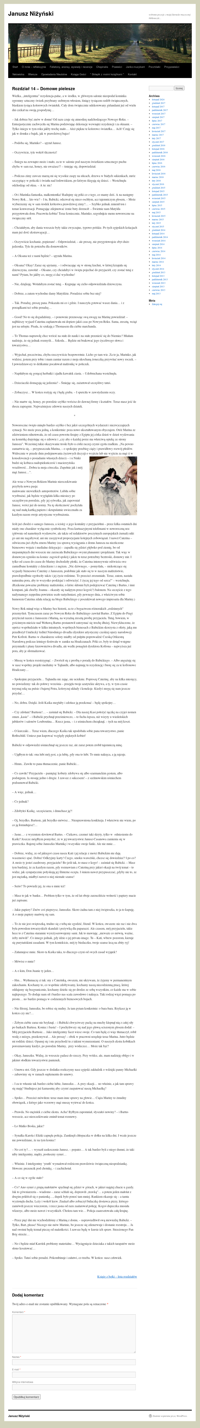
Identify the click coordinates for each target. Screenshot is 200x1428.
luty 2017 (156, 138)
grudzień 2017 (158, 102)
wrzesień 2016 (158, 155)
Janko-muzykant (135, 67)
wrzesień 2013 (158, 282)
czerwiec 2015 (158, 208)
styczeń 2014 (158, 268)
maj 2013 (156, 293)
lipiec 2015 (157, 205)
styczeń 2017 (158, 141)
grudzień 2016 (158, 145)
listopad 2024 (158, 99)
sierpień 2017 (158, 117)
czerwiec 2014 (158, 251)
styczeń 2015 (158, 226)
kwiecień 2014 (158, 258)
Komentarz (18, 1312)
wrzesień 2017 (158, 113)
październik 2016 (160, 152)
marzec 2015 (158, 219)
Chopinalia (102, 67)
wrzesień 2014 (158, 240)
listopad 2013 (158, 275)
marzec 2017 (158, 134)
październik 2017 (160, 110)
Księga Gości (78, 74)
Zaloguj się (157, 304)
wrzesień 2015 (158, 198)
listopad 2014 (158, 233)
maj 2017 (156, 127)
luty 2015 (156, 222)
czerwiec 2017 (158, 124)
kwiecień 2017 (158, 131)
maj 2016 (156, 169)
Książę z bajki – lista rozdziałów (117, 1276)
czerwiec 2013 (158, 289)
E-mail (16, 1369)
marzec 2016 (158, 177)
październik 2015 (160, 194)
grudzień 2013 (158, 272)
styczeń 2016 (158, 184)
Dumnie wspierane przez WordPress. (170, 1415)
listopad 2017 (158, 106)
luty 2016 (156, 180)
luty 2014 (156, 265)
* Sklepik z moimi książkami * (107, 74)
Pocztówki (154, 67)
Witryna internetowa (22, 1382)
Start (15, 67)
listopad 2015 (158, 191)
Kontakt (132, 74)
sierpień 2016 (158, 159)
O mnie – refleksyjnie (34, 67)
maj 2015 (156, 212)
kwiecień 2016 (158, 173)
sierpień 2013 (158, 286)
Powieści (117, 67)
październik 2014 (160, 237)
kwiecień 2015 (158, 215)
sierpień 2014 (158, 244)
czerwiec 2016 (158, 166)
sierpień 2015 (158, 201)
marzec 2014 (158, 261)
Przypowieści (171, 67)
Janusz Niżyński (31, 13)
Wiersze (32, 74)
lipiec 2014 (157, 247)
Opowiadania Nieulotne (54, 74)
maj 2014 (156, 254)
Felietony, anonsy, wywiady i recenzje (71, 67)
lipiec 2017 (157, 120)
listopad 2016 (158, 148)
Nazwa (16, 1356)
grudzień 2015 (158, 187)
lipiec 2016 (157, 162)
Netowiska (18, 74)
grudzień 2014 (158, 229)
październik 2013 (160, 279)
